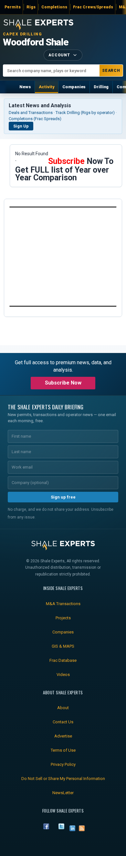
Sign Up (21, 126)
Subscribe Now (63, 383)
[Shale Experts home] (38, 24)
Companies (74, 86)
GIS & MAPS (63, 646)
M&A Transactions (63, 603)
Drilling (101, 86)
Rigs (31, 7)
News (25, 86)
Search (111, 70)
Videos (63, 674)
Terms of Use (63, 750)
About (63, 707)
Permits (13, 7)
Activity (46, 86)
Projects (63, 617)
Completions (54, 7)
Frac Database (63, 660)
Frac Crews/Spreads (93, 7)
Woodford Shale (35, 42)
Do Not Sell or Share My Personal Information (63, 778)
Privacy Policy (63, 764)
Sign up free (63, 497)
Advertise (63, 736)
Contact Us (63, 721)
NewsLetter (63, 792)
